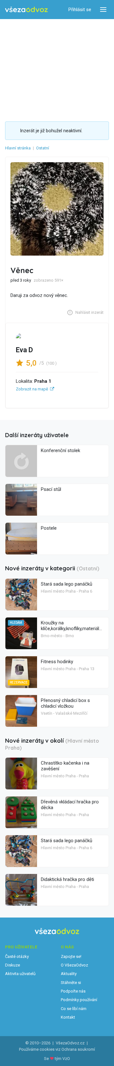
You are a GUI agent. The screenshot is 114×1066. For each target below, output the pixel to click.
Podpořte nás (73, 991)
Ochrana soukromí (78, 1049)
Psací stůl (51, 489)
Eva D (24, 350)
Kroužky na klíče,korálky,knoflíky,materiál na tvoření (70, 628)
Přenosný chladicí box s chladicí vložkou (65, 703)
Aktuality (69, 973)
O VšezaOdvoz (74, 965)
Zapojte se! (71, 956)
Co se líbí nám (73, 1008)
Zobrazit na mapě (32, 389)
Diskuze (12, 965)
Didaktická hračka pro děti (67, 879)
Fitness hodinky (57, 661)
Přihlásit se (79, 9)
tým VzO (62, 1058)
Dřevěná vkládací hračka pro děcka (70, 804)
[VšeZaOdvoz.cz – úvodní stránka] (26, 10)
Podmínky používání (79, 999)
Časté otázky (17, 956)
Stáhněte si (71, 982)
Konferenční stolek (60, 450)
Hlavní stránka (18, 148)
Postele (49, 528)
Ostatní (42, 148)
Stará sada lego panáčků (66, 584)
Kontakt (68, 1017)
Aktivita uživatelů (20, 973)
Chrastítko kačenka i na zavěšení (65, 766)
